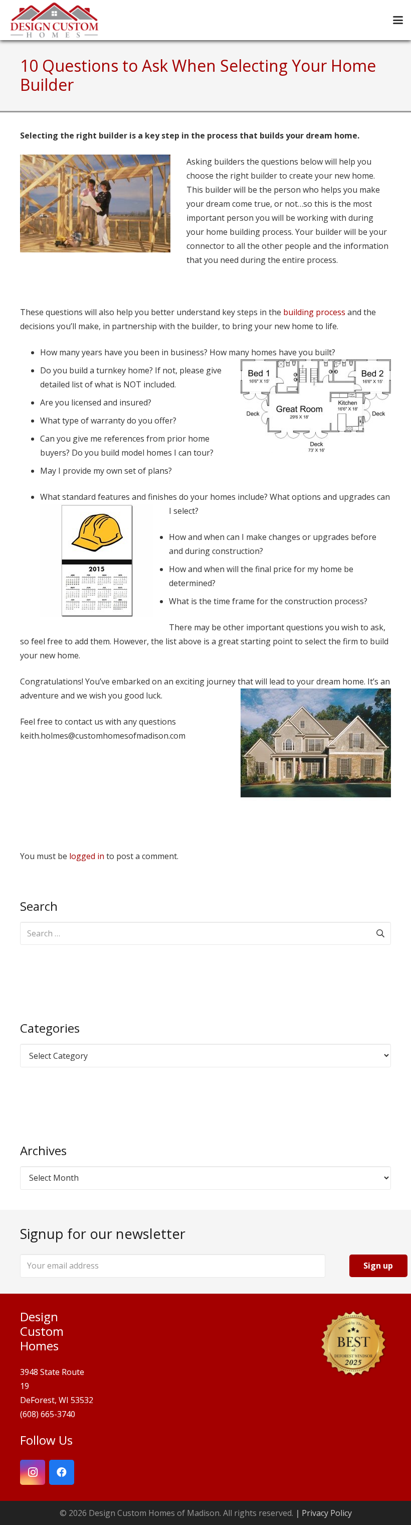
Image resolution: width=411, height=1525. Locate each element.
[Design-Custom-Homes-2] (54, 20)
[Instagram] (32, 1472)
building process (314, 312)
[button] (397, 20)
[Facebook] (61, 1472)
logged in (86, 856)
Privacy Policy (327, 1512)
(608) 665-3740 (47, 1414)
